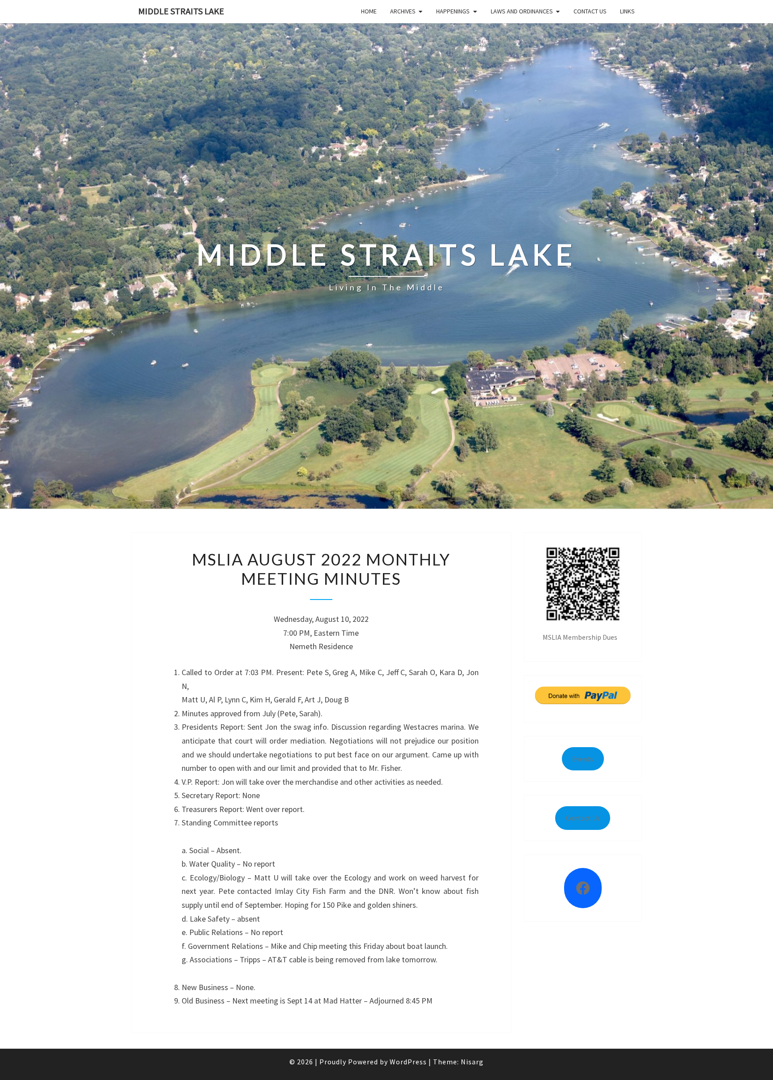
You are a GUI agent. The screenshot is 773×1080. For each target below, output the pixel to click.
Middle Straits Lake (181, 11)
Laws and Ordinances (522, 11)
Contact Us (590, 11)
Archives (403, 11)
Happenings (453, 11)
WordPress (408, 1061)
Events (582, 758)
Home (369, 11)
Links (627, 11)
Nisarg (472, 1061)
